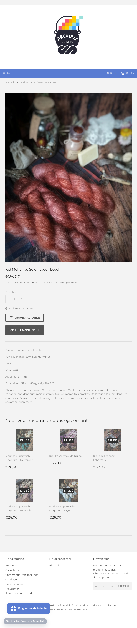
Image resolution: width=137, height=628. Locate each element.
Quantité (10, 292)
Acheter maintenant (24, 329)
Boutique (11, 565)
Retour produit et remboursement (67, 609)
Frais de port (32, 282)
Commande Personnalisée (21, 574)
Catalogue (11, 579)
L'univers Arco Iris (16, 584)
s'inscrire (123, 586)
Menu (10, 73)
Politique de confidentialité (57, 605)
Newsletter (12, 588)
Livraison (112, 605)
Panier (130, 73)
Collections (12, 570)
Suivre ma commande (19, 593)
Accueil (9, 82)
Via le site (55, 565)
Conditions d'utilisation (89, 605)
